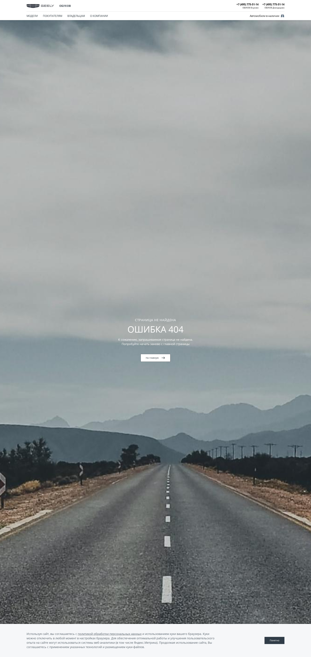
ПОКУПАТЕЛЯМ (52, 16)
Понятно (274, 640)
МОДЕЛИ (32, 16)
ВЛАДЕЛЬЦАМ (76, 16)
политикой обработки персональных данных (110, 634)
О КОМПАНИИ (99, 16)
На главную (152, 357)
